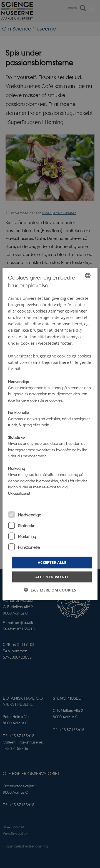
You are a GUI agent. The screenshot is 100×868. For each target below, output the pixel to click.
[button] (50, 590)
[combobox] (88, 275)
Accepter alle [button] (52, 562)
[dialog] (50, 434)
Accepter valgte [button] (52, 576)
